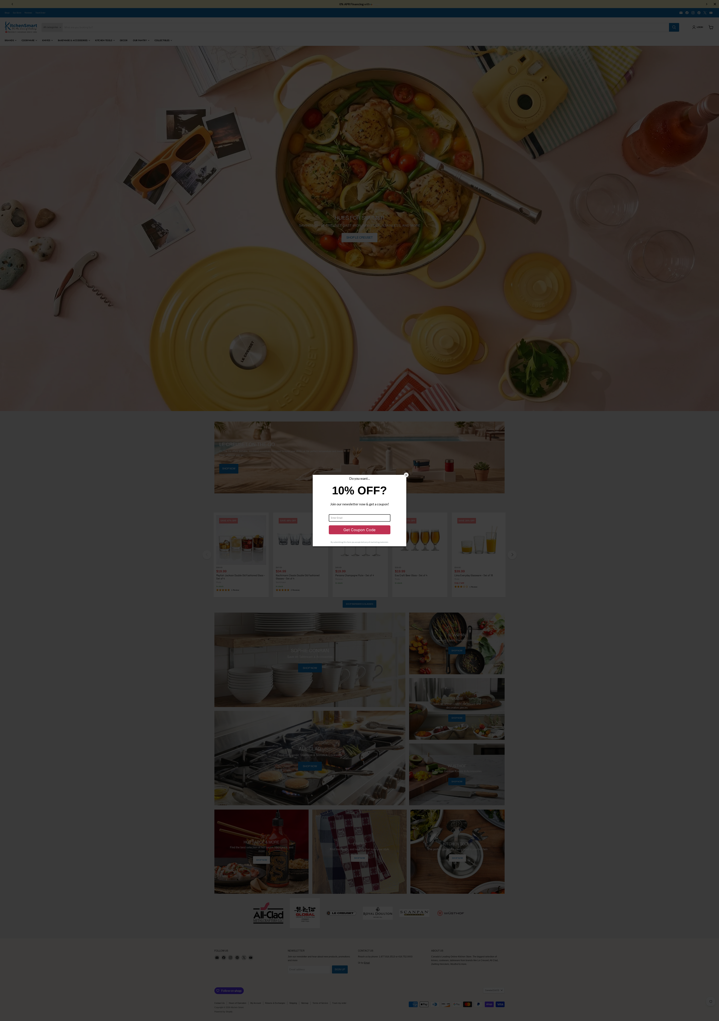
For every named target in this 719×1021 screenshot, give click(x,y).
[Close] (406, 474)
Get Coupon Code (359, 529)
